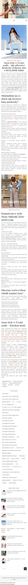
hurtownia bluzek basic (8, 423)
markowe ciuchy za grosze (18, 381)
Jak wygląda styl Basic (8, 447)
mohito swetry (16, 458)
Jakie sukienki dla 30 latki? (9, 439)
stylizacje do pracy (7, 469)
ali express (19, 349)
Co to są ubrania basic (8, 404)
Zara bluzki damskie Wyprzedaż (15, 383)
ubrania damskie (6, 480)
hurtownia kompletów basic (9, 426)
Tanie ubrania (5, 474)
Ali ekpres (8, 344)
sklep (14, 209)
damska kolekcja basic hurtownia (11, 409)
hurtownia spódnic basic (8, 431)
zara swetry (17, 384)
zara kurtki (4, 384)
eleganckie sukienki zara (6, 381)
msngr (23, 458)
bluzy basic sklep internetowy (10, 399)
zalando (4, 482)
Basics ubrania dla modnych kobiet (14, 7)
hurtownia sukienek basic (9, 434)
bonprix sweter (6, 401)
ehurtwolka (5, 412)
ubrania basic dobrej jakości (9, 477)
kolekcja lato (20, 447)
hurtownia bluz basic (8, 420)
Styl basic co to (17, 466)
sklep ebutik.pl (6, 466)
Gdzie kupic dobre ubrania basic (10, 415)
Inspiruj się (23, 315)
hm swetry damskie (7, 418)
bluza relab (5, 393)
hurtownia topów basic (8, 436)
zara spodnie (10, 384)
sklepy (19, 60)
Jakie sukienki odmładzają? (9, 442)
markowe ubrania (6, 453)
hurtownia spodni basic (8, 428)
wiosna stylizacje (17, 480)
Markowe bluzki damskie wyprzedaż (11, 450)
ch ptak (19, 401)
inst (18, 436)
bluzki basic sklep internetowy (10, 396)
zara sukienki (12, 482)
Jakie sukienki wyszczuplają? (9, 445)
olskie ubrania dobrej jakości (10, 461)
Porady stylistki (12, 60)
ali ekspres (14, 361)
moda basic (22, 455)
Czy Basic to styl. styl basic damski (11, 407)
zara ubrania (4, 386)
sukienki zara (4, 383)
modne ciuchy (5, 458)
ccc (13, 401)
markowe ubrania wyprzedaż (9, 455)
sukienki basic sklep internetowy (11, 472)
